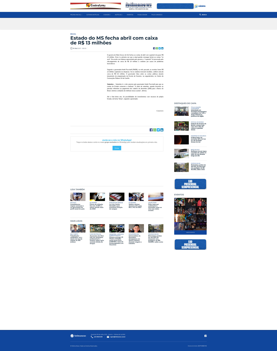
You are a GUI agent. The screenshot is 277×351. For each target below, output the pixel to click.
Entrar (117, 148)
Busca (204, 14)
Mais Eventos (190, 232)
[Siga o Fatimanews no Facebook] (206, 336)
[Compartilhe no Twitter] (160, 48)
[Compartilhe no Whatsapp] (157, 48)
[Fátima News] (138, 5)
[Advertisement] (86, 86)
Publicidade (142, 14)
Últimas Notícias (92, 14)
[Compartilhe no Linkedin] (162, 48)
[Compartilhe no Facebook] (154, 48)
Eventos (130, 14)
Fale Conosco (156, 14)
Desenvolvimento (192, 346)
